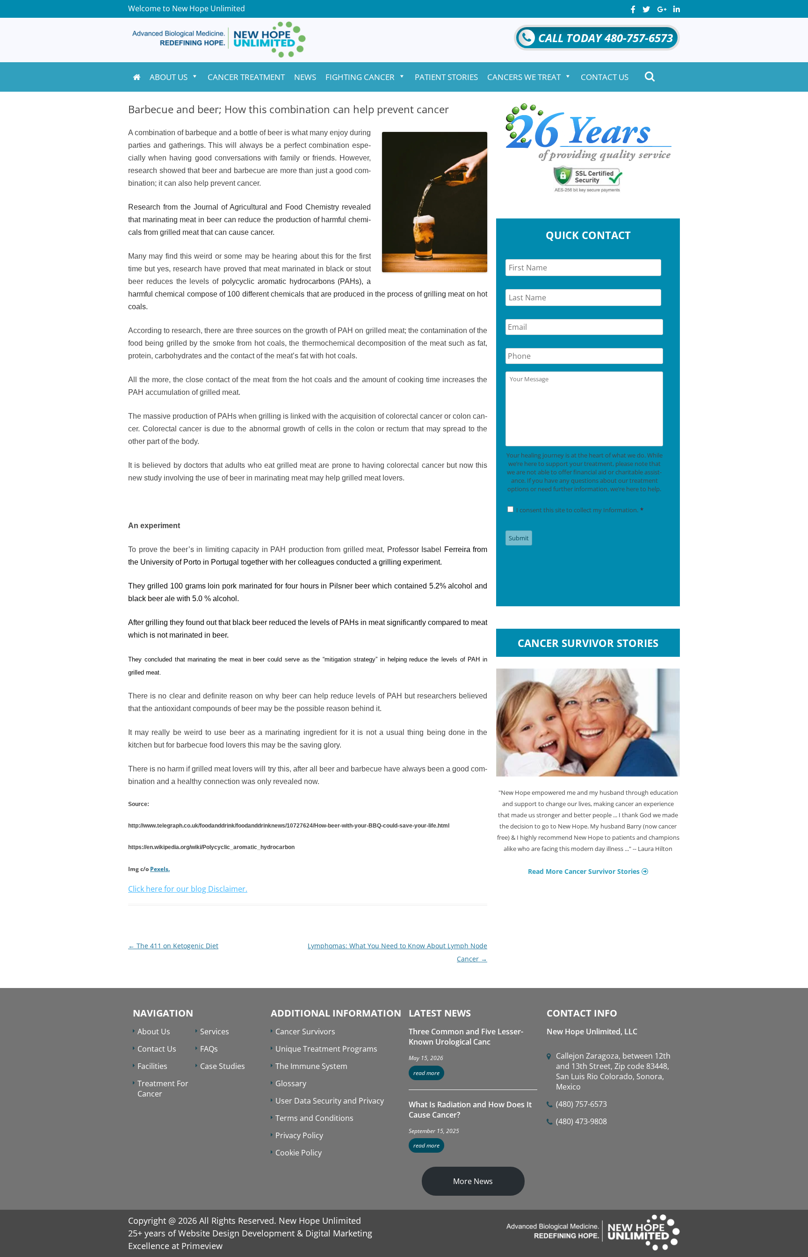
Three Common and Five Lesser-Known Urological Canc (466, 1036)
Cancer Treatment (246, 77)
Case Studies (222, 1066)
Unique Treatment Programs (326, 1049)
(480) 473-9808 (581, 1121)
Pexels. (160, 869)
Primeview (202, 1245)
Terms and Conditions (314, 1118)
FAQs (209, 1049)
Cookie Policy (298, 1153)
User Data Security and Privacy (329, 1101)
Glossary (290, 1083)
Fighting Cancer (360, 77)
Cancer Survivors (305, 1031)
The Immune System (311, 1066)
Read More (426, 1073)
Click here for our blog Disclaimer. (187, 889)
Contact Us (604, 77)
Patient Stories (446, 77)
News (305, 77)
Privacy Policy (299, 1135)
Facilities (152, 1066)
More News (473, 1181)
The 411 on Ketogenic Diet (173, 945)
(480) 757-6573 (581, 1104)
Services (214, 1031)
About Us (169, 77)
